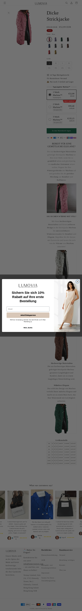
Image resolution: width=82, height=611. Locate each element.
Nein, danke (28, 327)
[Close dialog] (77, 281)
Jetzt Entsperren (28, 315)
